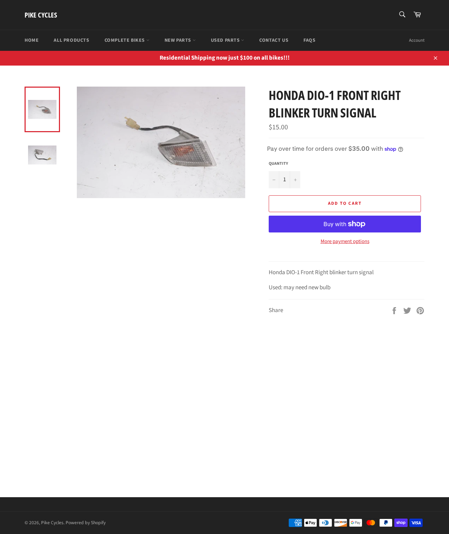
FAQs (309, 40)
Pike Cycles (41, 15)
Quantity (278, 164)
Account (416, 40)
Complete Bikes (125, 40)
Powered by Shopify (86, 522)
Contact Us (273, 40)
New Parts (179, 40)
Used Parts (226, 40)
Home (32, 40)
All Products (71, 40)
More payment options (345, 241)
